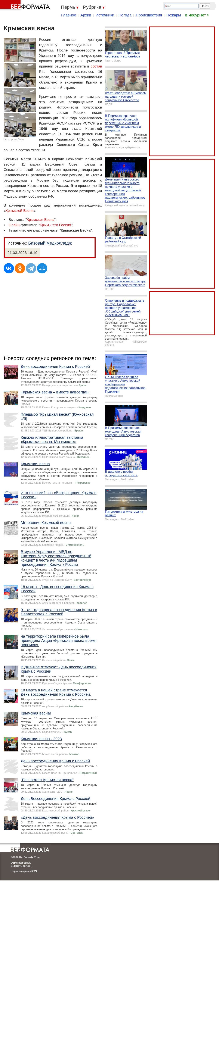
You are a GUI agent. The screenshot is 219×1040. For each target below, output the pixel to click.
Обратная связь (21, 862)
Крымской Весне (19, 211)
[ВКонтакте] (9, 268)
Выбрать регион (21, 865)
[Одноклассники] (20, 268)
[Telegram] (31, 268)
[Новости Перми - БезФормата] (25, 5)
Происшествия (149, 15)
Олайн (14, 225)
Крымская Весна (40, 220)
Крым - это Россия (55, 225)
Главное (68, 15)
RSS (34, 871)
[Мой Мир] (42, 268)
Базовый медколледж (50, 243)
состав (96, 66)
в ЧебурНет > (197, 15)
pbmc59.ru (17, 139)
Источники (105, 15)
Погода (125, 15)
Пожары (173, 15)
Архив (85, 15)
